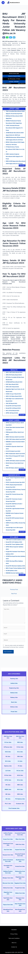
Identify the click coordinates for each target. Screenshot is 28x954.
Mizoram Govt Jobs (8, 883)
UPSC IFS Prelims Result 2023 (14, 374)
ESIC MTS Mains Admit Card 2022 (15, 468)
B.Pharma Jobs (8, 747)
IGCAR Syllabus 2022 (11, 570)
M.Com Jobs (20, 770)
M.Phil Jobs (8, 780)
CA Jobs (20, 761)
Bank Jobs (14, 702)
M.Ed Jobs (20, 775)
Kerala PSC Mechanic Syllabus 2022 (15, 565)
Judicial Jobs (14, 683)
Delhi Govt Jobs (20, 844)
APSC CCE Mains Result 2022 (14, 396)
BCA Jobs (8, 761)
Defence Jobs (14, 707)
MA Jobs (8, 784)
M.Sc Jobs (20, 780)
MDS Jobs (20, 794)
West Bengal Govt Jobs (20, 910)
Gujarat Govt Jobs (20, 849)
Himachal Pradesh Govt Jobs (20, 854)
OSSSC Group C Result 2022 (13, 393)
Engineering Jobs (14, 688)
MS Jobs (8, 799)
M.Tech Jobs (8, 775)
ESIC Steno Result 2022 (12, 384)
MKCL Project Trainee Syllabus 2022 (15, 568)
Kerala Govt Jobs (20, 866)
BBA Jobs (20, 756)
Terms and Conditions (14, 938)
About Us (14, 942)
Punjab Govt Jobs (20, 887)
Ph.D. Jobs (8, 803)
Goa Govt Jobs (8, 849)
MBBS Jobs (8, 789)
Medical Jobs (14, 692)
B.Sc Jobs (20, 751)
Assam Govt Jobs (8, 839)
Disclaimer (14, 929)
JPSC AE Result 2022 (11, 403)
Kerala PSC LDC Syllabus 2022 (14, 542)
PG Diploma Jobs (20, 799)
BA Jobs (8, 756)
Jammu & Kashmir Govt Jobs (8, 860)
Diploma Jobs (8, 766)
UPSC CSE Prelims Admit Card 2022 (15, 439)
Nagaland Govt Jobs (20, 883)
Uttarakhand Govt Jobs (8, 910)
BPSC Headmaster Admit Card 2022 (15, 453)
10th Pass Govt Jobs (8, 737)
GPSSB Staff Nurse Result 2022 (14, 382)
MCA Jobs (20, 789)
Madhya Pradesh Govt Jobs (8, 872)
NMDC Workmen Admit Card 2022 (15, 437)
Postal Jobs (14, 711)
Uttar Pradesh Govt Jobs (20, 904)
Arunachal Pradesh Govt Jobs (20, 833)
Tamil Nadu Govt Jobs (7, 898)
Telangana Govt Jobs (20, 898)
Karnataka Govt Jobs (8, 866)
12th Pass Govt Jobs (20, 737)
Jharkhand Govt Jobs (20, 860)
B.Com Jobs (8, 742)
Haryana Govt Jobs (8, 854)
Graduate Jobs (20, 803)
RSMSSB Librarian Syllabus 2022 (14, 573)
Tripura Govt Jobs (8, 904)
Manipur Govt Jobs (8, 878)
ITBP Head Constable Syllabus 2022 (15, 539)
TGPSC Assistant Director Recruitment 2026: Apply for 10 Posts (14, 128)
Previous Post (14, 589)
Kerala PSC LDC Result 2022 (13, 405)
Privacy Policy (14, 934)
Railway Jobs (14, 697)
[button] (3, 37)
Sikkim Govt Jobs (20, 893)
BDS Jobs (20, 742)
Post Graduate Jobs (14, 808)
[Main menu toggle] (3, 2)
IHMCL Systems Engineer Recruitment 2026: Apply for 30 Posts (14, 156)
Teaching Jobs (14, 678)
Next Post (14, 593)
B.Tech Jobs (20, 747)
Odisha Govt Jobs (8, 887)
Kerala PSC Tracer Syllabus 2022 (14, 544)
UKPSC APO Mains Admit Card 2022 (15, 460)
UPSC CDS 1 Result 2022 (12, 386)
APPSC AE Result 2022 (12, 413)
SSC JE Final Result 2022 (12, 410)
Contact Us (14, 947)
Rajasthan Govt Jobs (8, 893)
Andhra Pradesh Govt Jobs (8, 833)
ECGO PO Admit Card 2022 (13, 451)
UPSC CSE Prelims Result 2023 (14, 372)
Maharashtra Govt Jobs (20, 872)
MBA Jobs (20, 784)
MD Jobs (8, 794)
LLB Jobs (8, 770)
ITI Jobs (20, 766)
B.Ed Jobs (8, 751)
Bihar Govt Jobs (20, 839)
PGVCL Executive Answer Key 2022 (15, 482)
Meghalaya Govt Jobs (20, 877)
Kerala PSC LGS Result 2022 (13, 408)
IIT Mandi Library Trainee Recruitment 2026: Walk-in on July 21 (15, 149)
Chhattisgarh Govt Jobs (8, 844)
